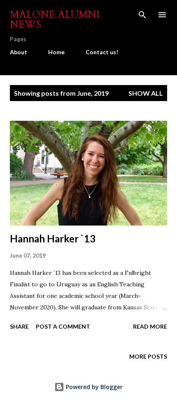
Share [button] (19, 326)
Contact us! (102, 51)
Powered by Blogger (93, 387)
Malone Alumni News (55, 19)
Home (56, 51)
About (18, 51)
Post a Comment (63, 326)
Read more (150, 326)
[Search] (142, 15)
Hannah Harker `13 (52, 238)
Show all (145, 93)
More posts (148, 356)
